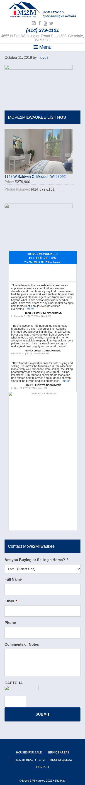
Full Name (13, 579)
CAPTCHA (14, 683)
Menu (44, 47)
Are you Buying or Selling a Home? (36, 560)
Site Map (60, 780)
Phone (10, 623)
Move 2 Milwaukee (43, 10)
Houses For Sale (29, 752)
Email (11, 601)
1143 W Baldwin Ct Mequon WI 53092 (35, 177)
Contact (42, 767)
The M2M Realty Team (29, 759)
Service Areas (58, 752)
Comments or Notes (22, 644)
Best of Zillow (61, 759)
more (30, 309)
